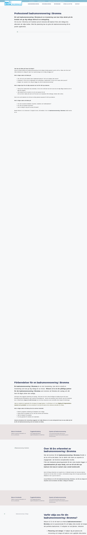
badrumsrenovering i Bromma (30, 17)
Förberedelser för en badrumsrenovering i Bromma (41, 382)
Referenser (57, 3)
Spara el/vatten (67, 3)
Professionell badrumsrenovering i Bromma (37, 13)
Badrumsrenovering (33, 3)
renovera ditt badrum (48, 22)
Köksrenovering (46, 3)
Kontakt (77, 3)
